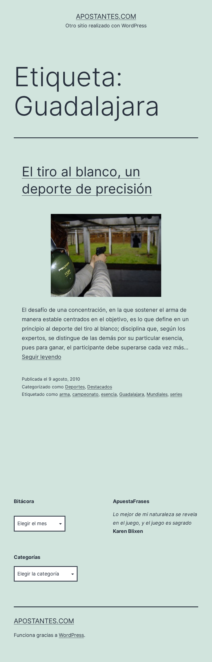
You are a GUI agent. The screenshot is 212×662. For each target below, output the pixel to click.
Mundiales (157, 394)
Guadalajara (131, 394)
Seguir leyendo (41, 357)
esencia (109, 394)
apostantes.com (106, 16)
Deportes (75, 386)
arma (64, 394)
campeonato (85, 394)
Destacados (99, 386)
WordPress (71, 635)
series (176, 394)
